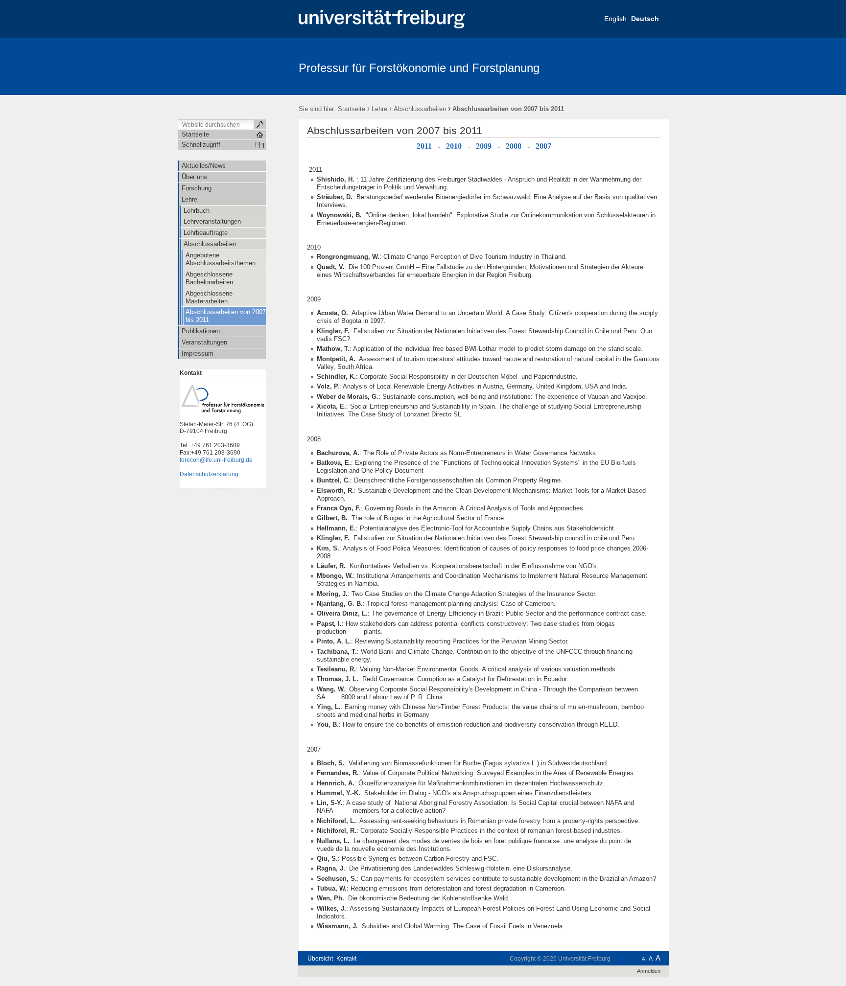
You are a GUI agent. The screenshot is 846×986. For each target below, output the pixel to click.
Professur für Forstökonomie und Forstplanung (419, 67)
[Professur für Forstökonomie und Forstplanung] (621, 66)
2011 (424, 146)
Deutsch (645, 19)
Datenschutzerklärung (209, 474)
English (615, 19)
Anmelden (648, 971)
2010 (454, 146)
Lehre (379, 109)
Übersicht (320, 958)
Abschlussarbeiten (420, 109)
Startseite (351, 109)
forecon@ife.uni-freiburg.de (216, 460)
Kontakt (346, 958)
